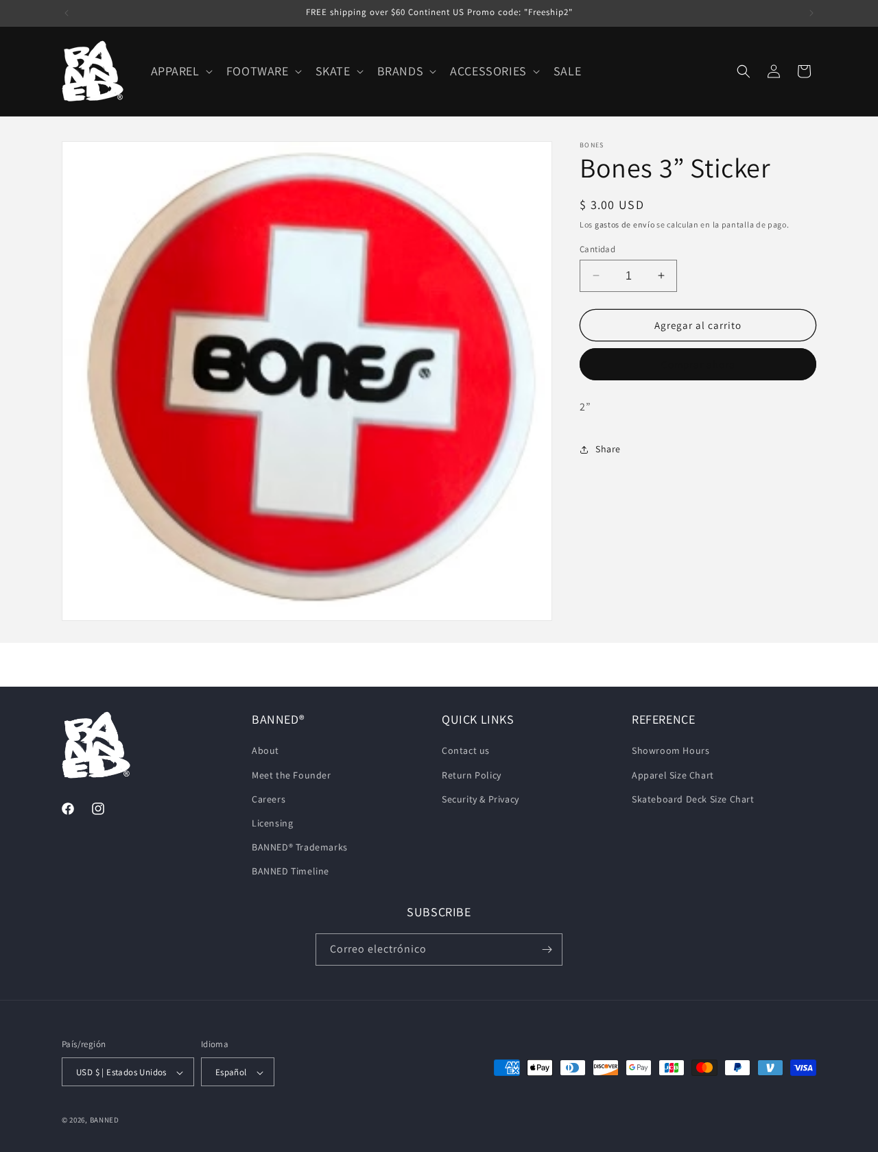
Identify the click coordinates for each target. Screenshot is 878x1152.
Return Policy (471, 774)
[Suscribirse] (547, 949)
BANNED (104, 1120)
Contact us (466, 750)
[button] (180, 71)
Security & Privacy (480, 798)
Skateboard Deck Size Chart (693, 798)
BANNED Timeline (290, 871)
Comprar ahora (698, 364)
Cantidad (597, 248)
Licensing (272, 822)
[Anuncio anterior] (66, 13)
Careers (268, 798)
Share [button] (608, 449)
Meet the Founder (291, 774)
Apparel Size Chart (673, 774)
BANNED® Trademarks (300, 847)
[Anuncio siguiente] (811, 13)
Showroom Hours (670, 750)
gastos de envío (625, 224)
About (265, 750)
